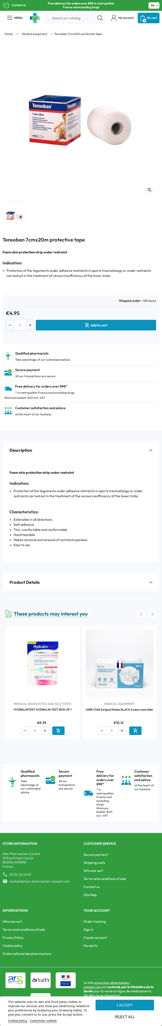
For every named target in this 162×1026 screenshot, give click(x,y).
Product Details (24, 582)
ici (118, 995)
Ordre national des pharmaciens (27, 953)
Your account (97, 910)
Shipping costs (94, 862)
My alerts (90, 945)
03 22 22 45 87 (20, 874)
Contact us (19, 5)
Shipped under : (130, 300)
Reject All (125, 1016)
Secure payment (96, 854)
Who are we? (93, 871)
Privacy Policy (13, 937)
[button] (122, 18)
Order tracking (95, 921)
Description (20, 450)
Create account (95, 937)
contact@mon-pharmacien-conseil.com (39, 881)
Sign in (88, 929)
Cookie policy (13, 945)
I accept (125, 1005)
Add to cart (96, 325)
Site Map (90, 895)
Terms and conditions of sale (105, 879)
